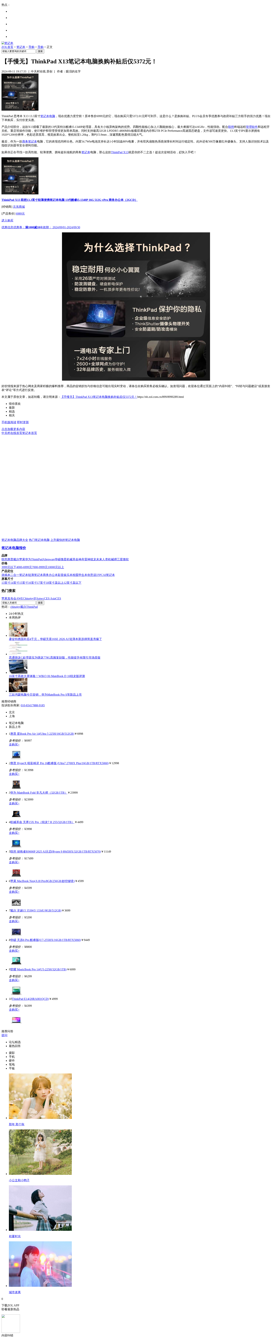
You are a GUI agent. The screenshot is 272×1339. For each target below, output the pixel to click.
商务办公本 (50, 574)
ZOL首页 (7, 47)
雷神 (87, 559)
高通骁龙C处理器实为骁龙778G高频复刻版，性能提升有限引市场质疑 (54, 657)
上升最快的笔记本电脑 (65, 539)
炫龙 (93, 559)
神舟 (81, 559)
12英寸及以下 (72, 582)
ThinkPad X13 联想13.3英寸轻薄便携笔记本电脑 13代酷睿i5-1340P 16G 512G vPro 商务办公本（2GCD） (69, 199)
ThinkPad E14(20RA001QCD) (30, 998)
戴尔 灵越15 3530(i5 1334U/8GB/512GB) (35, 910)
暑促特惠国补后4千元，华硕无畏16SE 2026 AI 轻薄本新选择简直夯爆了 (55, 639)
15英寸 (23, 582)
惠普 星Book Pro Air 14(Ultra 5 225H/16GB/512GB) (42, 733)
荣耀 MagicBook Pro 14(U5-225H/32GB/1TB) (38, 969)
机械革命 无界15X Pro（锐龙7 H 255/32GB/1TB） (42, 822)
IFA (36, 598)
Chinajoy (28, 598)
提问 (4, 1035)
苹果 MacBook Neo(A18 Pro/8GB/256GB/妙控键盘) (42, 881)
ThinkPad (37, 559)
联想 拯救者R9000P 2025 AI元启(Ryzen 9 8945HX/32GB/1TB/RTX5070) (55, 851)
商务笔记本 (29, 141)
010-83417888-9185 (33, 705)
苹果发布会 (8, 598)
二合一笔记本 (19, 574)
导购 (31, 47)
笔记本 (20, 47)
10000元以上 (56, 567)
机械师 (112, 559)
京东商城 (19, 206)
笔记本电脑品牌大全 (14, 539)
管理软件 (252, 126)
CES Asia (50, 598)
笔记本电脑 (47, 116)
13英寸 (5, 582)
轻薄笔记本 (35, 574)
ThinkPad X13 (119, 152)
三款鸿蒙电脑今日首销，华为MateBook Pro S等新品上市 (45, 694)
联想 (231, 126)
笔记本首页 (29, 433)
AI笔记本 (109, 574)
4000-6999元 (24, 567)
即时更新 (23, 422)
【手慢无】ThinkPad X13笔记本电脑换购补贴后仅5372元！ (99, 396)
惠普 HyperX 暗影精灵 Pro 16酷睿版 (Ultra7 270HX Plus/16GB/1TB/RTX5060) (59, 763)
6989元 (20, 213)
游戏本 (5, 574)
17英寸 (41, 582)
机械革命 (72, 559)
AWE (19, 598)
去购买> (14, 744)
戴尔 (16, 559)
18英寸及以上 (55, 582)
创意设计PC (95, 574)
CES (58, 598)
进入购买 (7, 220)
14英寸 (14, 582)
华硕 (58, 559)
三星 (120, 559)
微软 (126, 559)
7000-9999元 (40, 567)
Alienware (49, 559)
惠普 (10, 559)
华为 (28, 559)
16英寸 (32, 582)
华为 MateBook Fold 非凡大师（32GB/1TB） (38, 792)
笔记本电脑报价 (13, 548)
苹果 (22, 559)
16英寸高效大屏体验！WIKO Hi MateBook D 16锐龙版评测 (47, 676)
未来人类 (102, 559)
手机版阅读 (8, 422)
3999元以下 (8, 567)
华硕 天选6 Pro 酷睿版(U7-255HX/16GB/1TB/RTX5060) (45, 940)
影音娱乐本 (65, 574)
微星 (64, 559)
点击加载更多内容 (13, 429)
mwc (41, 598)
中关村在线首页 (11, 433)
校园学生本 (80, 574)
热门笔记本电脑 (39, 539)
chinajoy (15, 606)
